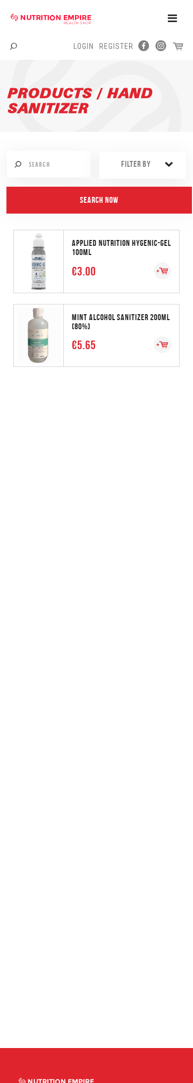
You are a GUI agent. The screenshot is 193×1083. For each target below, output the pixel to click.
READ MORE (96, 260)
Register (116, 46)
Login (83, 46)
